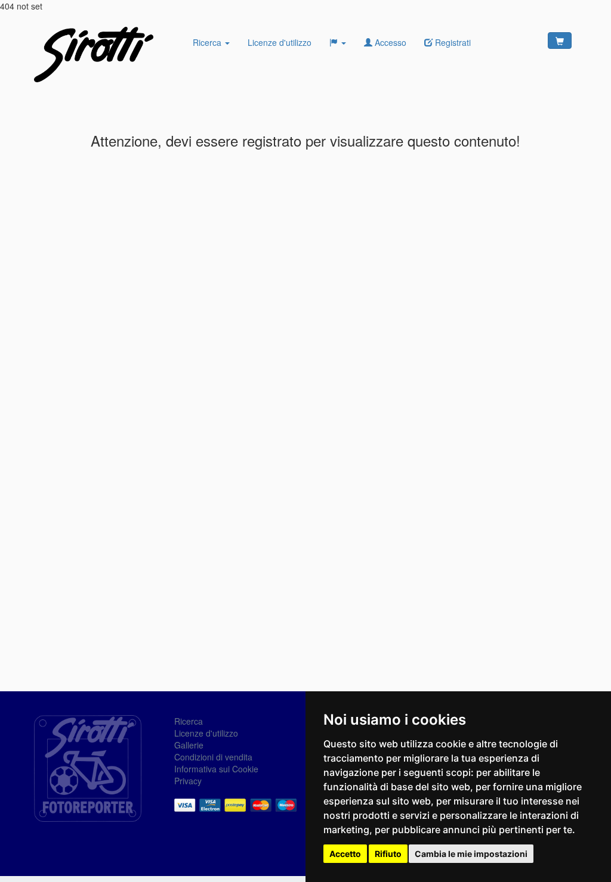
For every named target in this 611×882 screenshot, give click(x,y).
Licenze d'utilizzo (279, 42)
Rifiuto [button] (388, 854)
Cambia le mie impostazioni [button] (471, 854)
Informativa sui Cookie (216, 769)
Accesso (389, 42)
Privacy (188, 781)
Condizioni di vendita (213, 757)
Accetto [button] (345, 854)
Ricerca (208, 42)
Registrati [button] (452, 42)
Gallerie (188, 745)
